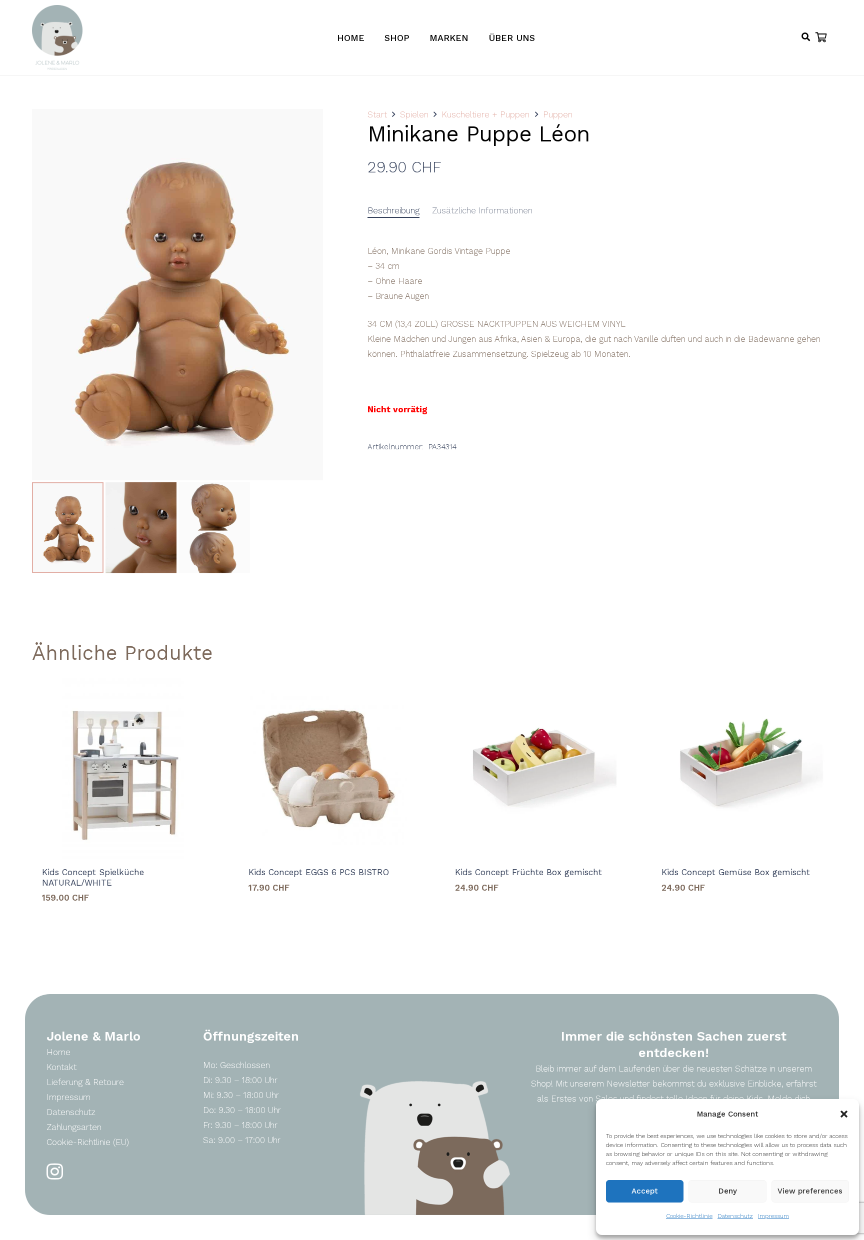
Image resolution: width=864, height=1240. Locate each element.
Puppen (557, 114)
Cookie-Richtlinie (689, 1216)
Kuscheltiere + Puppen (486, 114)
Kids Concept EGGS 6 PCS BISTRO (318, 872)
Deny (727, 1191)
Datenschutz (735, 1216)
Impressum (773, 1216)
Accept (645, 1191)
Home (58, 1052)
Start (377, 114)
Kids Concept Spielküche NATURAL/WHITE (93, 877)
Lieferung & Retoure (85, 1082)
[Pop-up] (806, 37)
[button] (844, 1114)
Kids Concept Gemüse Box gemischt (736, 872)
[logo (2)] (57, 37)
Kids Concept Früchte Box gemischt (528, 872)
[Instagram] (54, 1172)
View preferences (810, 1191)
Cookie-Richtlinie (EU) (87, 1142)
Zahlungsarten (74, 1127)
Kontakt (61, 1067)
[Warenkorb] (821, 37)
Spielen (414, 114)
